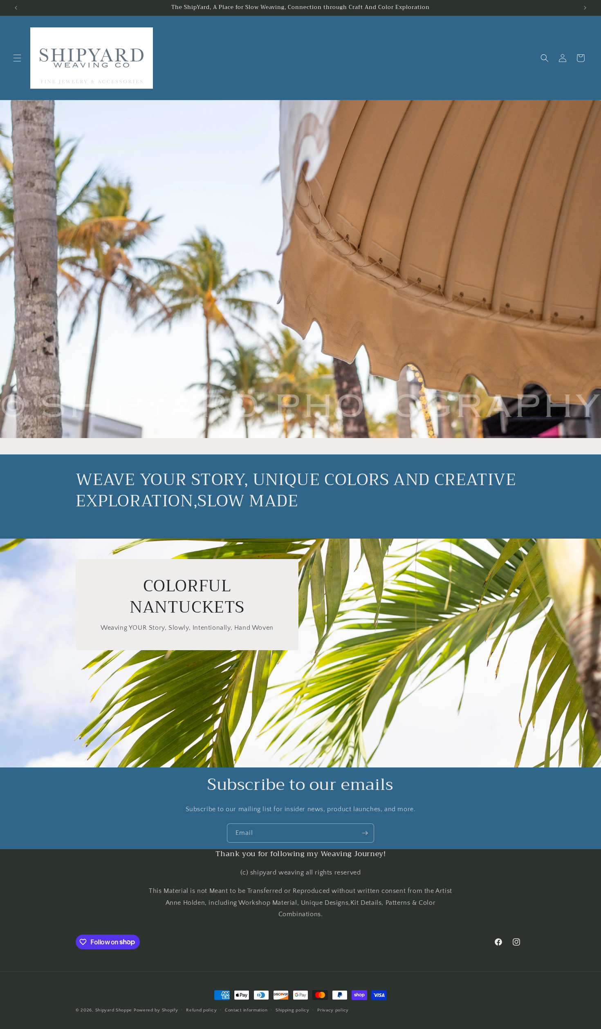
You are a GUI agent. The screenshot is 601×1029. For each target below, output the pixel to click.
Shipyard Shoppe (113, 1010)
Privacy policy (333, 1009)
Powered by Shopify (156, 1010)
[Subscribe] (365, 833)
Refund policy (201, 1009)
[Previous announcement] (16, 8)
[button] (17, 58)
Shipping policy (292, 1009)
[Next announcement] (585, 8)
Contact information (246, 1009)
